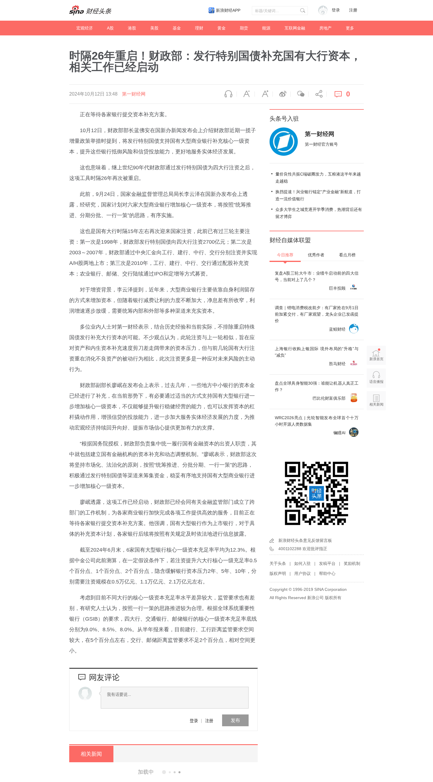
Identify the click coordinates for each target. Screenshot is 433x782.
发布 (235, 720)
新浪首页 (376, 359)
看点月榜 (347, 255)
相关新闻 (91, 754)
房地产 (325, 28)
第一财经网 (134, 93)
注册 (353, 10)
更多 (350, 28)
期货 (244, 28)
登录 (194, 720)
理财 (199, 28)
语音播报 (228, 94)
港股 (132, 28)
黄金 (221, 28)
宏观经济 (84, 28)
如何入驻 (302, 563)
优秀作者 (316, 255)
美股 (154, 28)
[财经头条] (90, 10)
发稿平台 (327, 563)
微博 (281, 94)
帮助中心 (327, 573)
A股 (110, 28)
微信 (299, 94)
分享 (317, 94)
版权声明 (278, 573)
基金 (177, 28)
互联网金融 (295, 28)
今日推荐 (285, 255)
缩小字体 (245, 94)
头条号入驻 (284, 118)
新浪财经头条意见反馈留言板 (305, 540)
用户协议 (302, 573)
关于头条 (278, 563)
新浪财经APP (228, 10)
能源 (266, 28)
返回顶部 (376, 427)
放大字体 (263, 94)
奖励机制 (352, 563)
